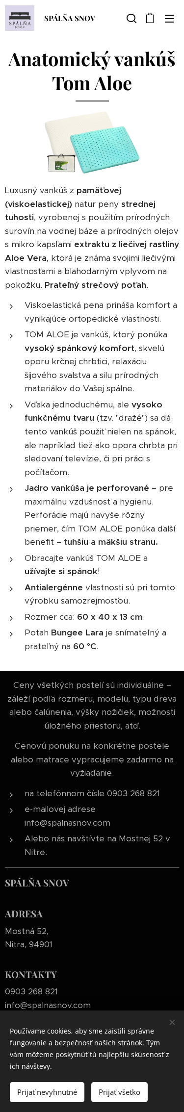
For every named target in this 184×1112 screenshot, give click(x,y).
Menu (169, 18)
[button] (130, 18)
